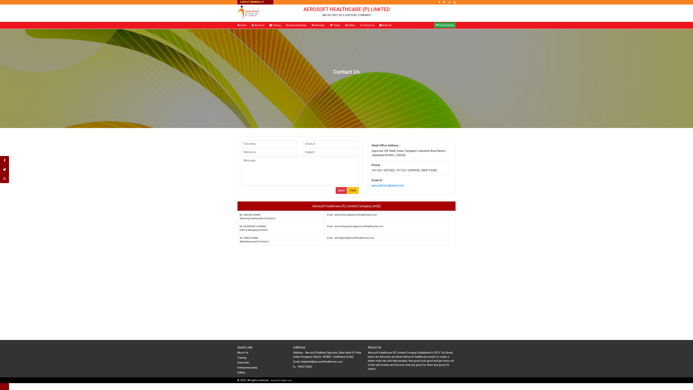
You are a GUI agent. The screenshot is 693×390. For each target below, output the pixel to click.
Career (336, 25)
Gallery (351, 25)
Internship (319, 25)
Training (276, 25)
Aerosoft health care (281, 380)
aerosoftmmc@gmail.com (388, 185)
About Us (259, 25)
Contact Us (368, 25)
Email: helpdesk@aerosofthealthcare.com (318, 361)
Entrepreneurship (297, 25)
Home (242, 25)
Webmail (386, 25)
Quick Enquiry (446, 25)
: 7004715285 (303, 366)
